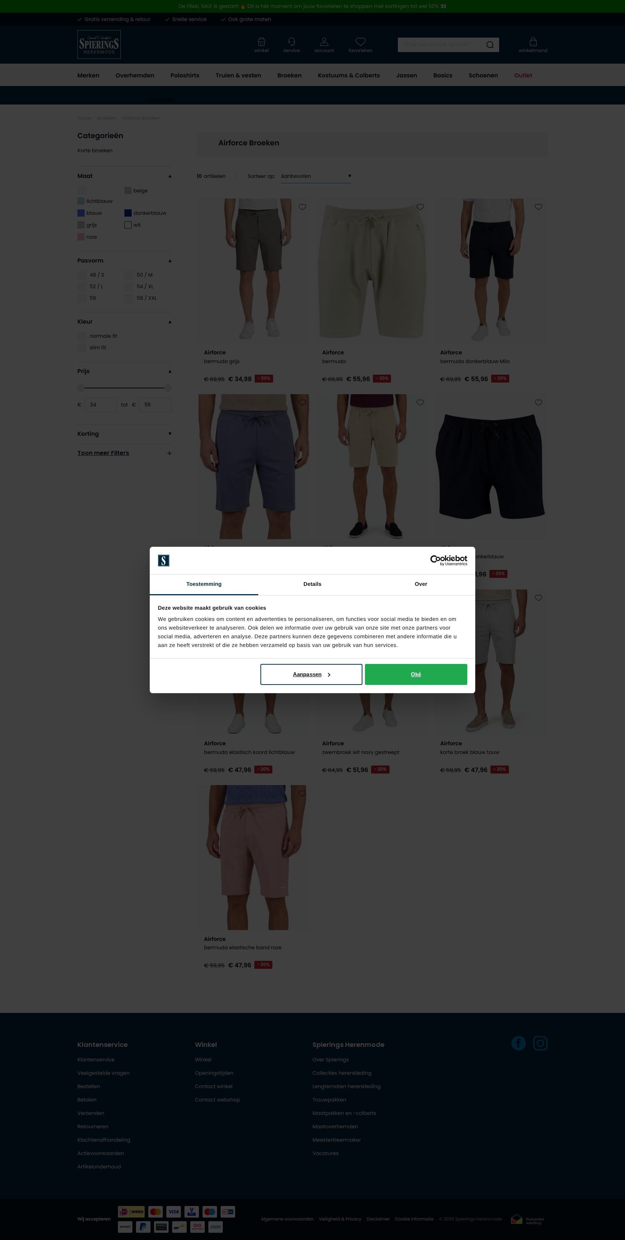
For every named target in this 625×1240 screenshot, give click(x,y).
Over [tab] (421, 584)
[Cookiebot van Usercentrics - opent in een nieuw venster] (435, 560)
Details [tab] (312, 584)
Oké (416, 674)
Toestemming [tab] (204, 584)
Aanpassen (307, 674)
